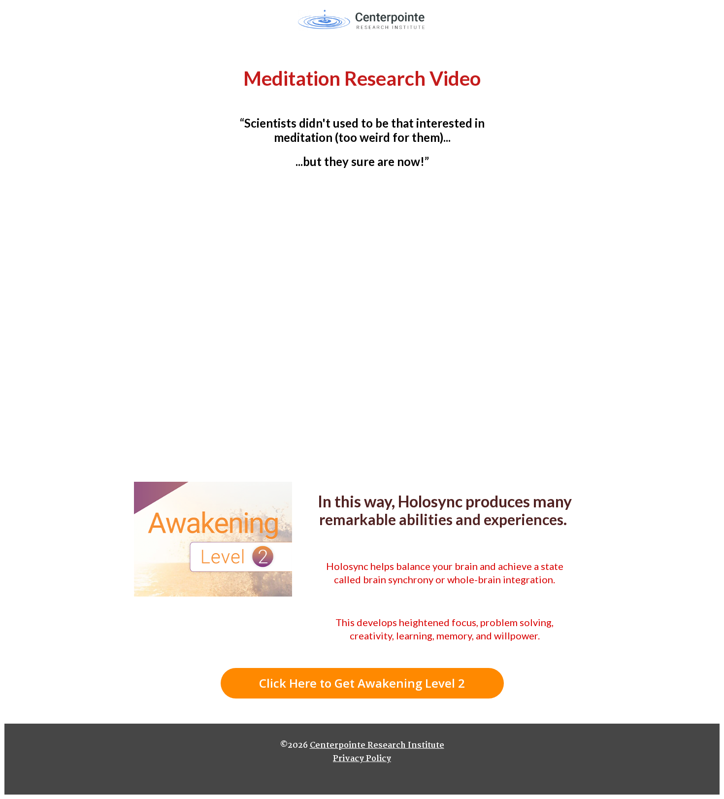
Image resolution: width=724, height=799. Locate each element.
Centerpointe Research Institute (377, 745)
